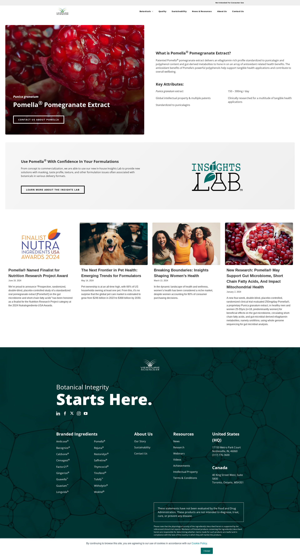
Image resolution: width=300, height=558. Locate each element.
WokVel (99, 492)
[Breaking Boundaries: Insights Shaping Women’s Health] (186, 244)
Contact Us (140, 453)
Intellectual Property (185, 472)
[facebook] (65, 413)
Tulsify (98, 479)
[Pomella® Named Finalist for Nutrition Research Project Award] (41, 244)
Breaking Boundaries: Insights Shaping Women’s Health (181, 273)
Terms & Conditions (185, 478)
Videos (177, 459)
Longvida (62, 492)
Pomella (99, 441)
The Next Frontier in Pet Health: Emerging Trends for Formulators (111, 273)
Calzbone (62, 454)
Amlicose (62, 441)
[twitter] (72, 413)
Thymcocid (101, 467)
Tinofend (100, 473)
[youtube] (86, 413)
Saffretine (100, 460)
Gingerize (62, 473)
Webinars (179, 453)
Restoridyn (101, 454)
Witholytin (101, 485)
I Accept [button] (206, 550)
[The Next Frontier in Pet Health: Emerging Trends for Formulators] (114, 244)
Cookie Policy (199, 543)
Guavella (62, 479)
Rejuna (99, 448)
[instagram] (79, 413)
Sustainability (142, 447)
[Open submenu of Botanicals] (152, 11)
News (176, 441)
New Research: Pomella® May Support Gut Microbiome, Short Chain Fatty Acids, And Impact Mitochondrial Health (255, 278)
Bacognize (63, 448)
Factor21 (62, 467)
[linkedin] (58, 413)
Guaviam (62, 485)
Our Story (140, 441)
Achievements (181, 465)
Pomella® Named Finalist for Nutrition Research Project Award (38, 273)
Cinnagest (63, 460)
